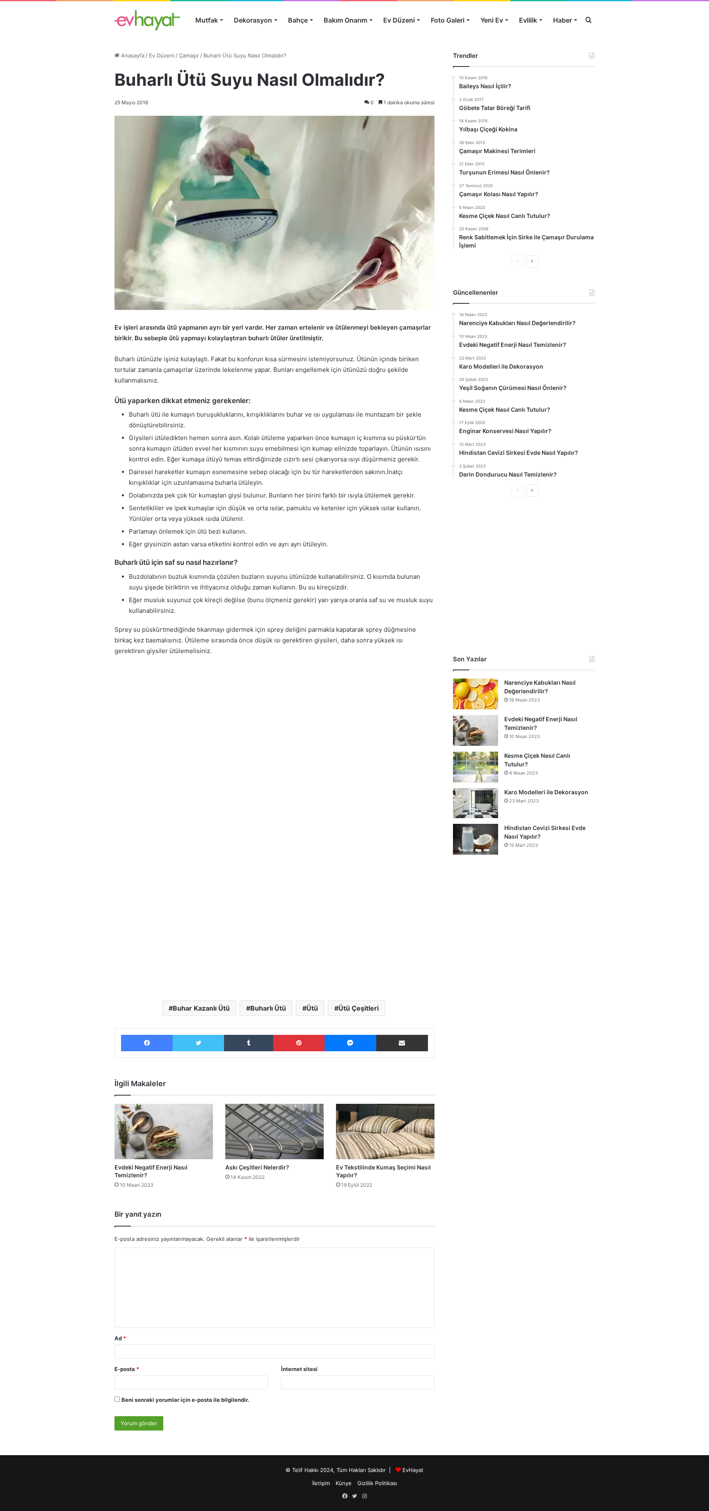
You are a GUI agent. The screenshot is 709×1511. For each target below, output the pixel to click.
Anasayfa (131, 55)
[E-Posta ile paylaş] (402, 1043)
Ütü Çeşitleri (358, 1008)
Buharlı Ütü (268, 1008)
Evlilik (528, 20)
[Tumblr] (248, 1043)
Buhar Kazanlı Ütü (201, 1008)
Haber (562, 20)
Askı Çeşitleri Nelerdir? (257, 1167)
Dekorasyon (253, 20)
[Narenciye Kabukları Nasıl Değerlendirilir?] (475, 694)
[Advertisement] (274, 724)
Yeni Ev (491, 20)
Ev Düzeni (399, 20)
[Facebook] (147, 1043)
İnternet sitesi (299, 1369)
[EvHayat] (147, 20)
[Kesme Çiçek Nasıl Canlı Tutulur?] (475, 767)
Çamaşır (189, 55)
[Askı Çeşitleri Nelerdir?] (274, 1131)
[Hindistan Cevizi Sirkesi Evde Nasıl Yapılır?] (475, 839)
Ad (120, 1338)
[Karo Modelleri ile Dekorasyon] (475, 803)
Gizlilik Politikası (377, 1483)
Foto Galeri (447, 20)
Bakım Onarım (345, 20)
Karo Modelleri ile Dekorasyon (546, 792)
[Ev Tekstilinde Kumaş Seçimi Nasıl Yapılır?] (385, 1131)
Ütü (312, 1008)
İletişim (321, 1483)
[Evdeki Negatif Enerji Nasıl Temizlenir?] (163, 1131)
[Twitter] (198, 1043)
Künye (344, 1483)
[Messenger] (350, 1043)
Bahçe (298, 20)
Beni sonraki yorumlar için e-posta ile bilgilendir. (185, 1399)
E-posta (126, 1369)
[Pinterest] (298, 1043)
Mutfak (206, 20)
